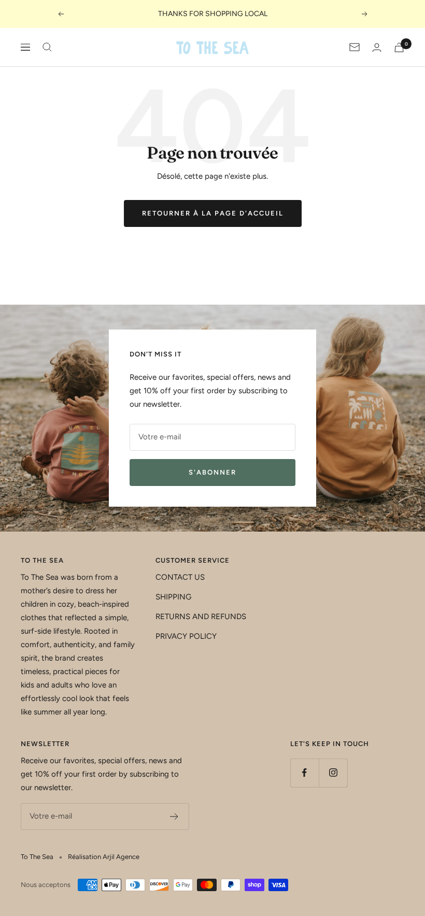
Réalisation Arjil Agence (103, 857)
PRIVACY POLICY (186, 636)
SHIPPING (173, 597)
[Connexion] (376, 47)
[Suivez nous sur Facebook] (304, 772)
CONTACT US (180, 577)
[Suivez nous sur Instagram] (333, 772)
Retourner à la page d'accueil (213, 213)
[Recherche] (47, 47)
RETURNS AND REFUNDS (200, 616)
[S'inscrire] (174, 816)
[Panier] (399, 47)
